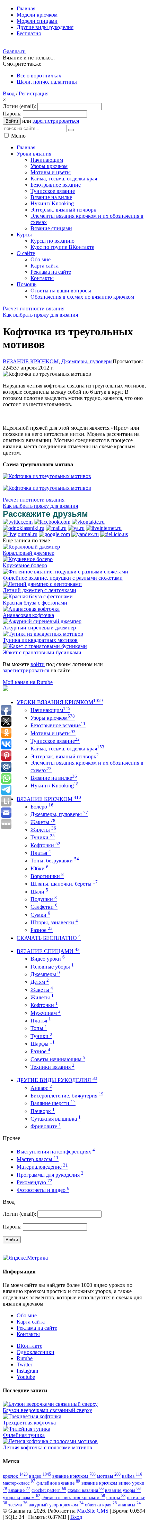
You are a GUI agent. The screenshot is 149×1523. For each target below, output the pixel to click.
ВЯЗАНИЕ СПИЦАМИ (48, 951)
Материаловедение (42, 1167)
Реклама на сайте (37, 1328)
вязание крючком (74, 1476)
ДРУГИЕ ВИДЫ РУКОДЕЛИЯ (57, 1080)
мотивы (109, 1476)
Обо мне (27, 1315)
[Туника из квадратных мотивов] (43, 634)
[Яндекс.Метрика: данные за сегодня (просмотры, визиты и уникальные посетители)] (25, 1258)
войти (37, 664)
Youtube (26, 1377)
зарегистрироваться (56, 121)
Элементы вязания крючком (73, 1497)
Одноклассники (35, 1352)
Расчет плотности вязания (33, 308)
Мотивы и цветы (53, 733)
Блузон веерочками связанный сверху (47, 1410)
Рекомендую (34, 1182)
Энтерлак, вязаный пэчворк (64, 756)
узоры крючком (21, 1497)
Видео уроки (47, 959)
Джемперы (45, 974)
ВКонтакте (29, 1346)
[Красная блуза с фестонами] (38, 596)
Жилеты (43, 830)
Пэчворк (42, 1111)
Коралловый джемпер (28, 553)
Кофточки (45, 845)
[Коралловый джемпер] (31, 547)
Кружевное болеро (25, 565)
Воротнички (47, 876)
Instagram (27, 1371)
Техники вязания (52, 1067)
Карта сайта (31, 1322)
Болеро (41, 807)
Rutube (25, 1358)
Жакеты (42, 822)
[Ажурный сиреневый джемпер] (42, 621)
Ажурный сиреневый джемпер (39, 627)
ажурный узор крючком (56, 1504)
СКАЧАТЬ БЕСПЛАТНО (49, 938)
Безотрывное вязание (58, 725)
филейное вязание (58, 1483)
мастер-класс (19, 1483)
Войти (12, 121)
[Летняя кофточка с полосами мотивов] (50, 1441)
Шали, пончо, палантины (47, 82)
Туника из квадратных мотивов (40, 640)
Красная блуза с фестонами (35, 603)
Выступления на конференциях (56, 1152)
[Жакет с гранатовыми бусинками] (45, 646)
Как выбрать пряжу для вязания (40, 315)
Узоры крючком (52, 718)
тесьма (17, 1504)
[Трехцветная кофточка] (32, 1416)
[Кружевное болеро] (28, 559)
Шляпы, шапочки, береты (64, 884)
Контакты (28, 1334)
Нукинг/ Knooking (54, 785)
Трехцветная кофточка (29, 1423)
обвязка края (101, 1504)
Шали (39, 892)
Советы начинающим (57, 1059)
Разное (41, 930)
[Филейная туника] (26, 1429)
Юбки (39, 868)
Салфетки (44, 907)
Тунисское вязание (55, 741)
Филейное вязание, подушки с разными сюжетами (63, 578)
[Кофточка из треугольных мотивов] (47, 476)
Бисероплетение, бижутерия (67, 1096)
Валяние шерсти (53, 1103)
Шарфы (42, 1044)
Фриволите (45, 1126)
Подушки (43, 899)
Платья (40, 853)
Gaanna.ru (14, 51)
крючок (15, 1476)
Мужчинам (45, 1013)
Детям (39, 982)
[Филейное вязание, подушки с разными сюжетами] (65, 571)
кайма (132, 1476)
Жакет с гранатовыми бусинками (42, 652)
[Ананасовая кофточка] (31, 609)
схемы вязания (86, 1490)
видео (40, 1476)
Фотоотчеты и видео (43, 1190)
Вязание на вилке (53, 778)
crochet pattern (49, 1490)
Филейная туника (24, 1435)
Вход (9, 93)
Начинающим (50, 710)
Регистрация (34, 93)
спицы (115, 1497)
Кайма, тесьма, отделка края (67, 748)
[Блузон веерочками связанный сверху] (50, 1404)
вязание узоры (123, 1490)
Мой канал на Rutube (28, 682)
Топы (38, 1028)
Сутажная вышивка (55, 1119)
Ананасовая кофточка (28, 615)
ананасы (129, 1504)
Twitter (24, 1364)
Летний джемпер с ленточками (39, 590)
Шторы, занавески (54, 922)
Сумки (40, 915)
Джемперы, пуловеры (87, 361)
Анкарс (41, 1088)
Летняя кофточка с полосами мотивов (47, 1447)
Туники (42, 837)
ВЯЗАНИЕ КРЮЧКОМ (31, 361)
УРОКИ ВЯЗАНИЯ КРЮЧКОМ (60, 702)
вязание (19, 1490)
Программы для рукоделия (50, 1175)
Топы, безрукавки (54, 860)
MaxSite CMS (92, 1511)
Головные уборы (52, 967)
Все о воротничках (39, 75)
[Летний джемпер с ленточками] (42, 584)
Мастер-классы (38, 1159)
